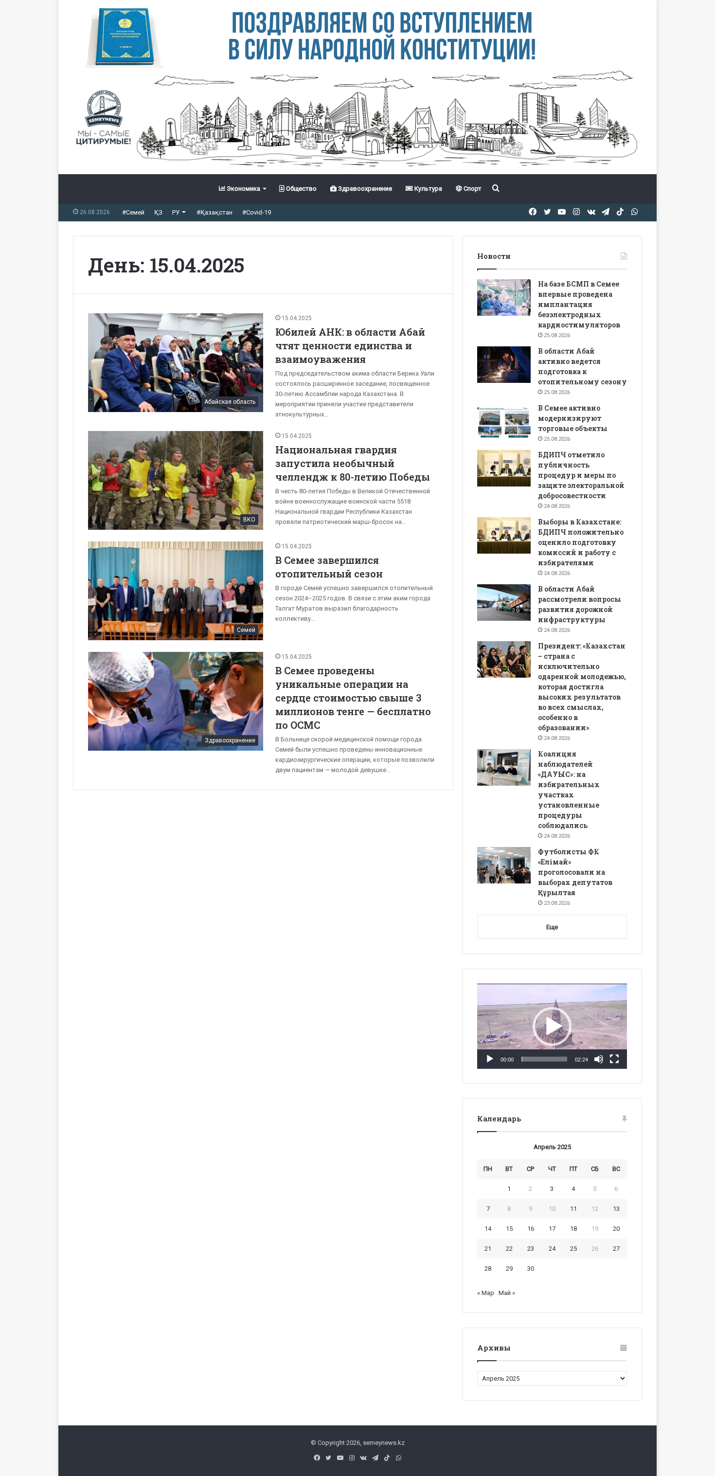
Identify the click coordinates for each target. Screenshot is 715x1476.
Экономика (242, 188)
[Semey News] (357, 121)
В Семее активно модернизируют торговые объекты (573, 418)
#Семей (133, 212)
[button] (552, 1026)
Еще (552, 927)
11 (573, 1208)
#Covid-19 (256, 212)
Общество (301, 188)
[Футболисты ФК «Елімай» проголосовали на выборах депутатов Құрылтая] (504, 865)
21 (487, 1248)
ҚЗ (158, 212)
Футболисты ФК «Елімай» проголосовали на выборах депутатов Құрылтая (575, 872)
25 (573, 1248)
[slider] (544, 1059)
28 (487, 1268)
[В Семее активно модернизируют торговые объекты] (504, 421)
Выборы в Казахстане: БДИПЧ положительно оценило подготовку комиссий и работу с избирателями (581, 542)
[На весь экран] (614, 1059)
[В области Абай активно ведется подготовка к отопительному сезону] (504, 364)
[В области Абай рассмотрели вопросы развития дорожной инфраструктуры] (504, 602)
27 (616, 1248)
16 (530, 1228)
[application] (552, 1026)
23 (530, 1248)
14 (487, 1228)
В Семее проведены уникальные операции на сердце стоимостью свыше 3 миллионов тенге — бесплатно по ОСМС (353, 697)
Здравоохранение (364, 188)
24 (552, 1248)
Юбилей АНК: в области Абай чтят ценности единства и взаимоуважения (350, 345)
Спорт (472, 188)
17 (552, 1228)
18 (573, 1228)
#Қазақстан (214, 212)
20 (616, 1228)
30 (530, 1268)
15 (509, 1228)
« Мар (485, 1292)
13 (616, 1208)
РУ (175, 212)
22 (509, 1248)
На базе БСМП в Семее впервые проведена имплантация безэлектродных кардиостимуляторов (579, 304)
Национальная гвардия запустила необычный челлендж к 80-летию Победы (352, 463)
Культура (427, 188)
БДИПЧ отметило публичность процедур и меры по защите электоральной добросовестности (581, 475)
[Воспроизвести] (490, 1059)
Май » (507, 1292)
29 (509, 1268)
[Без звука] (599, 1059)
